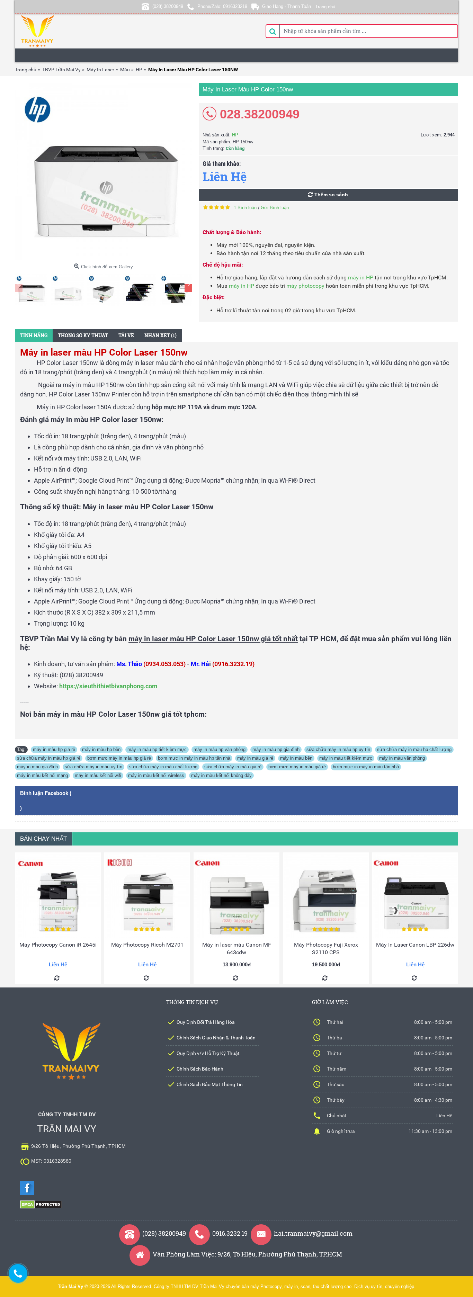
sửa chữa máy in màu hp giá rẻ (48, 758)
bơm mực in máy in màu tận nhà (366, 766)
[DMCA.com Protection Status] (41, 1207)
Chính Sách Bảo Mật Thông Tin (210, 1084)
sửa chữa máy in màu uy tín (93, 766)
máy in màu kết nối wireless (156, 775)
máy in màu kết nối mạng (42, 775)
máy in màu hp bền (101, 749)
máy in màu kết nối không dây (221, 775)
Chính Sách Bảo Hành (200, 1069)
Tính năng (33, 335)
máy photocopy (305, 286)
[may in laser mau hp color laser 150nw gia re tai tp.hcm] (103, 171)
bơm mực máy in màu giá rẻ (297, 766)
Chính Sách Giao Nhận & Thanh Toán (216, 1037)
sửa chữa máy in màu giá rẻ (232, 766)
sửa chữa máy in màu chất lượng (163, 766)
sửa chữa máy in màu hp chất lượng (414, 749)
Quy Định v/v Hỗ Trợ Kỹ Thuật (208, 1053)
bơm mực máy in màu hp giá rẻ (119, 758)
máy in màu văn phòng (402, 758)
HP (235, 134)
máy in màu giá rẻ (255, 758)
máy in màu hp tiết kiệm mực (157, 749)
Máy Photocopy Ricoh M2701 (147, 944)
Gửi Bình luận (275, 207)
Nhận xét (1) (160, 335)
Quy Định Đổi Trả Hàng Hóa (206, 1022)
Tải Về (126, 335)
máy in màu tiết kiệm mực (345, 758)
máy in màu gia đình (37, 766)
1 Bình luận (245, 207)
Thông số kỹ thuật (83, 335)
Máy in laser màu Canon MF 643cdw (236, 948)
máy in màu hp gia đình (276, 749)
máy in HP (360, 277)
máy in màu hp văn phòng (220, 749)
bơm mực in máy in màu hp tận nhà (194, 758)
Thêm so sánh (331, 194)
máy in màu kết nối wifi (98, 775)
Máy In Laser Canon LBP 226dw (415, 944)
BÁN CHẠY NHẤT (43, 838)
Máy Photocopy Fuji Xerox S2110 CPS (326, 948)
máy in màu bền (296, 758)
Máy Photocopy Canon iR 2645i (58, 944)
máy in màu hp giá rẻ (54, 749)
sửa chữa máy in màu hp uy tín (338, 749)
